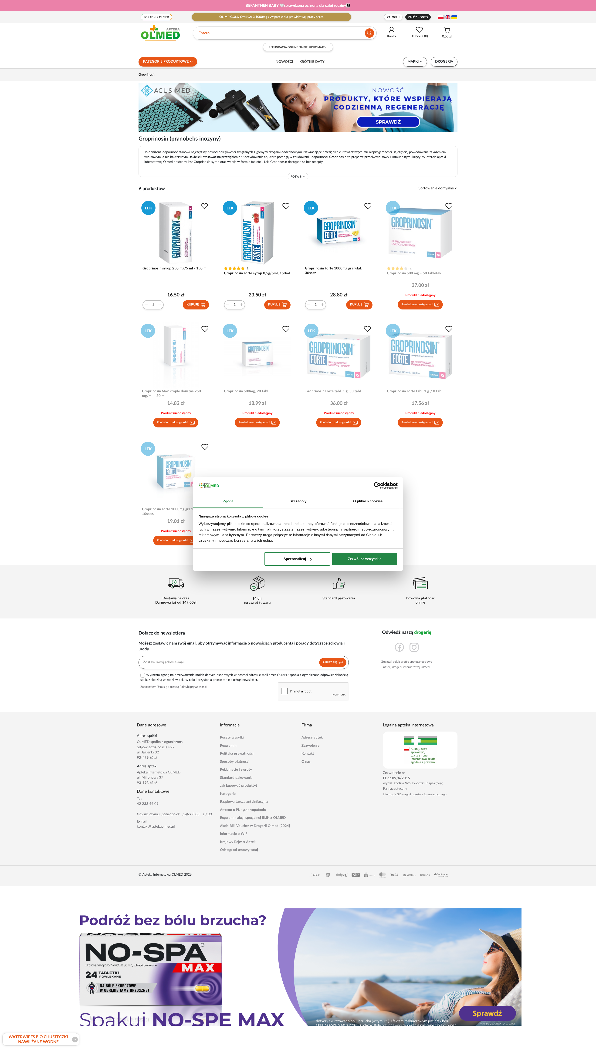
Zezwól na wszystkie (364, 559)
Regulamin (228, 745)
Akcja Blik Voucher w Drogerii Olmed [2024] (255, 826)
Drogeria (444, 61)
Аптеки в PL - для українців (243, 810)
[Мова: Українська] (454, 17)
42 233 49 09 (148, 804)
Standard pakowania (236, 777)
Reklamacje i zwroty (236, 769)
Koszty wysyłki (232, 737)
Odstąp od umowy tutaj (239, 850)
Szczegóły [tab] (298, 501)
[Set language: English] (447, 17)
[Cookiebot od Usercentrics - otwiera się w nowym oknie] (377, 485)
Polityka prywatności (237, 753)
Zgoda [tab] (228, 501)
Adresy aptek (312, 737)
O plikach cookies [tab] (368, 501)
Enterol (204, 33)
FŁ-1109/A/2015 (396, 778)
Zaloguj (393, 17)
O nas (306, 761)
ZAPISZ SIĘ (330, 662)
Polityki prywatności (193, 687)
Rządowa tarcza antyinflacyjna (244, 801)
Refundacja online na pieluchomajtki (298, 47)
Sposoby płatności (234, 761)
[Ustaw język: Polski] (441, 17)
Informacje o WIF (233, 834)
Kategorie (228, 794)
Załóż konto (418, 17)
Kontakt (307, 753)
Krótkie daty (312, 62)
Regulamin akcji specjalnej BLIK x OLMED (253, 818)
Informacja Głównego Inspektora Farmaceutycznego (415, 794)
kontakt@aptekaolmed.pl (156, 826)
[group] (298, 5)
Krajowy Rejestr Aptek (238, 842)
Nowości (284, 62)
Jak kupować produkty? (238, 785)
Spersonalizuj (295, 559)
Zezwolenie (310, 745)
